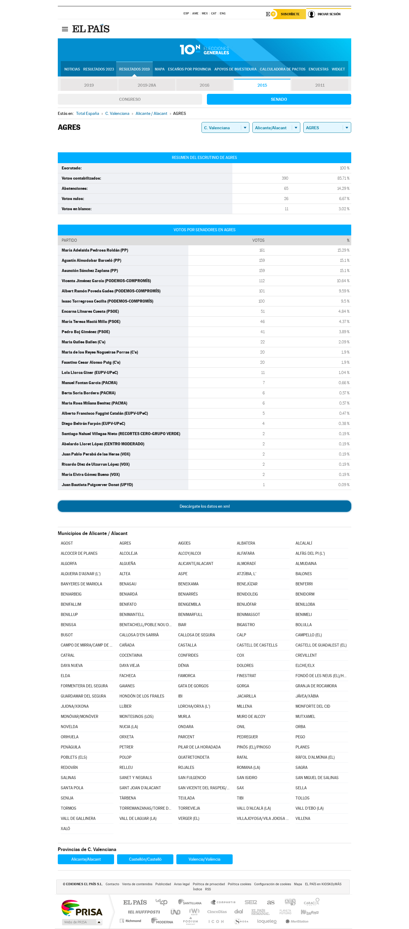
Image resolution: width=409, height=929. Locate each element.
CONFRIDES (188, 655)
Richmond (131, 921)
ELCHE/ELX (305, 665)
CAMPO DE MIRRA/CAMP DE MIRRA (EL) (87, 645)
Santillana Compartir (223, 903)
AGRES (125, 543)
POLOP (125, 757)
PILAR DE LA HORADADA (199, 747)
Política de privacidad (209, 884)
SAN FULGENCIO (192, 777)
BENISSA (68, 625)
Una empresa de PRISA (81, 907)
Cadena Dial (238, 912)
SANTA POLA (72, 788)
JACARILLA (246, 696)
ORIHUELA (69, 737)
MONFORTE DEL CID (313, 706)
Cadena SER (249, 903)
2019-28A (147, 85)
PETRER (126, 747)
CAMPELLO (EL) (309, 635)
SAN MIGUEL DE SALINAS (317, 777)
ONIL (241, 726)
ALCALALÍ (304, 543)
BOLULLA (304, 625)
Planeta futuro (282, 912)
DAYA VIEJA (129, 665)
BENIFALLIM (71, 604)
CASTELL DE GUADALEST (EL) (321, 645)
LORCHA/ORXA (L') (194, 706)
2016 (204, 85)
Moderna (160, 921)
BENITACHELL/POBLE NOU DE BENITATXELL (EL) (145, 625)
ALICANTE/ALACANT (195, 563)
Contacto (112, 884)
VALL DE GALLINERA (78, 818)
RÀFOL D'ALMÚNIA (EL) (315, 757)
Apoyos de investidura (235, 69)
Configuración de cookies (272, 884)
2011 (320, 85)
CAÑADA (126, 645)
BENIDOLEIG (247, 594)
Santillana (192, 903)
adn (288, 903)
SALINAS (68, 777)
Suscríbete (290, 14)
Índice (197, 889)
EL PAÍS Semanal (261, 912)
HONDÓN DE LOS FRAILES (141, 696)
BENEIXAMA (188, 584)
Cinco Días (216, 912)
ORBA (300, 726)
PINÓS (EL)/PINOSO (254, 747)
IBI (180, 696)
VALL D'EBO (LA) (310, 808)
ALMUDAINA (306, 563)
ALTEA (124, 574)
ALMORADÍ (246, 563)
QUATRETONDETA (193, 757)
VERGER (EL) (188, 818)
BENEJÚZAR (247, 584)
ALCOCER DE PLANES (79, 553)
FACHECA (127, 676)
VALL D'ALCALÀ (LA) (254, 808)
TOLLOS (303, 798)
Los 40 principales (163, 903)
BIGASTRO (246, 625)
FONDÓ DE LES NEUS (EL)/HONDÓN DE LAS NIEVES (322, 676)
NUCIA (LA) (128, 726)
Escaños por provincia (189, 69)
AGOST (67, 543)
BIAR (182, 625)
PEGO (300, 737)
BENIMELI (304, 614)
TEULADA (186, 798)
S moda (241, 921)
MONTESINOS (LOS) (136, 716)
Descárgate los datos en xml (205, 506)
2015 (262, 85)
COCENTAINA (130, 655)
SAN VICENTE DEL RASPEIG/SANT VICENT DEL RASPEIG (204, 788)
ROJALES (186, 767)
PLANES (303, 747)
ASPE (182, 574)
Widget (338, 69)
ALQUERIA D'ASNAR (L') (81, 574)
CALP (241, 635)
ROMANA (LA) (248, 767)
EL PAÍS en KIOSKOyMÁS (323, 884)
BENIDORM (305, 594)
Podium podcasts (190, 921)
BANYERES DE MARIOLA (81, 584)
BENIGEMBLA (189, 604)
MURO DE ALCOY (251, 716)
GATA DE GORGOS (193, 686)
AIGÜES (184, 543)
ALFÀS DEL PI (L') (310, 553)
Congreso (130, 99)
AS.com (268, 903)
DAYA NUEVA (72, 665)
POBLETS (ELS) (74, 757)
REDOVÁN (69, 767)
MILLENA (244, 706)
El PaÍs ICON (216, 921)
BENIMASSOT (248, 614)
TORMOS (68, 808)
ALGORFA (69, 563)
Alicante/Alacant (86, 859)
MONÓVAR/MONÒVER (79, 716)
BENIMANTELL (131, 614)
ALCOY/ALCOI (189, 553)
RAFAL (242, 757)
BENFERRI (304, 584)
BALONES (304, 574)
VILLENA (303, 818)
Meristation (296, 921)
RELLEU (126, 767)
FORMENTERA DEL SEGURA (84, 686)
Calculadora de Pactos (282, 69)
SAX (240, 788)
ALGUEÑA (127, 563)
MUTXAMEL (305, 716)
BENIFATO (128, 604)
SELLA (301, 788)
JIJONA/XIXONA (75, 706)
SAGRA (301, 767)
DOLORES (245, 665)
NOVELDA (69, 726)
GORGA (243, 686)
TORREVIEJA (189, 808)
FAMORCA (186, 676)
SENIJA (67, 798)
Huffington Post (142, 912)
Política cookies (239, 884)
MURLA (184, 716)
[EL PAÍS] (91, 29)
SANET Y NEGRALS (135, 777)
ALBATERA (246, 543)
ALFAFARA (246, 553)
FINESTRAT (246, 676)
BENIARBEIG (71, 594)
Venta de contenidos (137, 884)
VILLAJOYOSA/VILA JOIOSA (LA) (263, 818)
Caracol (309, 903)
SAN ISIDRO (247, 777)
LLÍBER (125, 706)
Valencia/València (204, 859)
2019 (89, 85)
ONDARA (185, 726)
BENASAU (127, 584)
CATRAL (68, 655)
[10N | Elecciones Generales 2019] (204, 49)
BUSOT (67, 635)
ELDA (65, 676)
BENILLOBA (305, 604)
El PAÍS (135, 903)
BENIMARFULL (190, 614)
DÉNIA (183, 665)
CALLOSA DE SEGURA (196, 635)
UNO (176, 912)
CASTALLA (187, 645)
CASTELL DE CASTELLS (257, 645)
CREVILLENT (306, 655)
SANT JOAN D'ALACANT (140, 788)
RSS (208, 889)
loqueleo (267, 921)
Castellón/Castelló (145, 859)
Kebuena (304, 912)
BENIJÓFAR (246, 604)
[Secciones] (65, 29)
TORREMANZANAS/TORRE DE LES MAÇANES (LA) (145, 808)
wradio (193, 912)
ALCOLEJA (128, 553)
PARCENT (186, 737)
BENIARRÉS (188, 594)
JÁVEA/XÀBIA (307, 696)
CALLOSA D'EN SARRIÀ (139, 635)
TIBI (240, 798)
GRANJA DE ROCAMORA (316, 686)
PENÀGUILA (71, 747)
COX (240, 655)
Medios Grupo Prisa (81, 922)
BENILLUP (69, 614)
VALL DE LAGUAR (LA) (138, 818)
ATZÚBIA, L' (246, 574)
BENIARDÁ (128, 594)
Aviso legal (182, 884)
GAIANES (127, 686)
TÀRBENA (127, 798)
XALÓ (65, 828)
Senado (279, 99)
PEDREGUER (247, 737)
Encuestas (318, 69)
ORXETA (126, 737)
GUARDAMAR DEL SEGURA (83, 696)
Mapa (160, 69)
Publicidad (163, 884)
